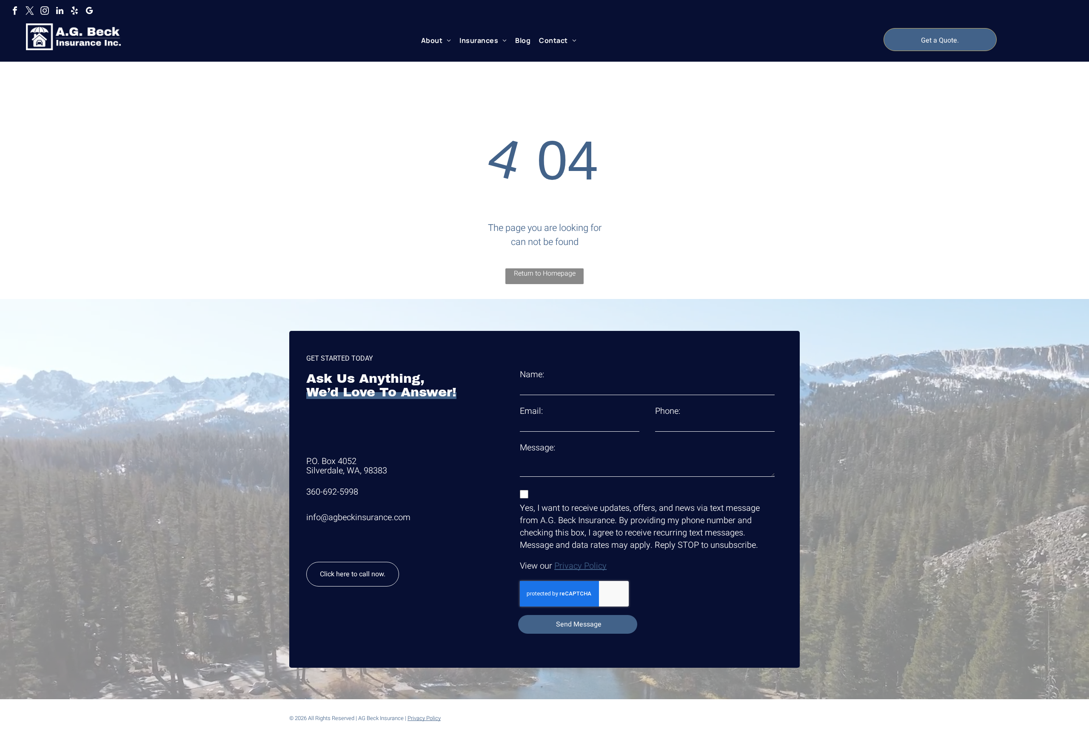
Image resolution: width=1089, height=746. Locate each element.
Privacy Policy (580, 566)
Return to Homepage (545, 273)
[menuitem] (436, 40)
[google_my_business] (89, 11)
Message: (537, 447)
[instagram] (44, 11)
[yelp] (74, 11)
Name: (532, 374)
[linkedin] (59, 11)
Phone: (667, 411)
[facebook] (15, 11)
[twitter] (29, 11)
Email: (531, 411)
